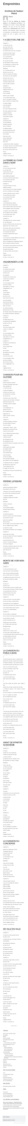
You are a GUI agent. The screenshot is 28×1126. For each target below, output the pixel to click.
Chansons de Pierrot (8, 1053)
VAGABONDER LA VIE (13, 262)
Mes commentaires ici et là (8, 1044)
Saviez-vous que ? (7, 1064)
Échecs (4, 1041)
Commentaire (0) (11, 257)
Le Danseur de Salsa (16, 1105)
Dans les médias (6, 1038)
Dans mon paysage (9, 1120)
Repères (5, 1061)
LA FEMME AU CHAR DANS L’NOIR (12, 161)
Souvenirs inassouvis (7, 1065)
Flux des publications (7, 1093)
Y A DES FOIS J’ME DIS (13, 40)
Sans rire (5, 1062)
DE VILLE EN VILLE (12, 929)
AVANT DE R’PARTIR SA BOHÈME (12, 743)
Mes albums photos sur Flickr (9, 1086)
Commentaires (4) (11, 737)
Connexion (5, 1092)
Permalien (5, 155)
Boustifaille (5, 1035)
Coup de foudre (15, 1106)
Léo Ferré (5, 1076)
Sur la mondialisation (7, 1080)
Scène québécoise (8, 1050)
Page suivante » (14, 1025)
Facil (4, 1072)
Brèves (4, 1036)
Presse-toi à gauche (7, 1077)
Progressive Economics (8, 1079)
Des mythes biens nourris (8, 1039)
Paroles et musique (9, 1055)
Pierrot (14, 13)
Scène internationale (8, 1049)
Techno (4, 1067)
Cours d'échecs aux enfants (10, 1042)
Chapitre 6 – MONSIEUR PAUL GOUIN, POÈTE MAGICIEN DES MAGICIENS (12, 1103)
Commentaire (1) (11, 155)
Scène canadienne (8, 1047)
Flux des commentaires (8, 1095)
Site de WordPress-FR (8, 1096)
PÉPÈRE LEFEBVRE (12, 481)
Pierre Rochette (6, 1052)
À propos (7, 1117)
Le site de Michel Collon (8, 1074)
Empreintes (11, 4)
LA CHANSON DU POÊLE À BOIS (11, 652)
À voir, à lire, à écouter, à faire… (9, 1033)
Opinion (4, 1046)
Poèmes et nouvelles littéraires (9, 1059)
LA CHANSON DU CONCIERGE (11, 842)
